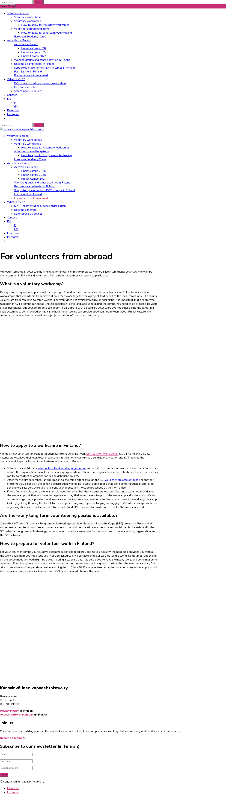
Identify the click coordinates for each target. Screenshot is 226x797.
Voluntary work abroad (28, 17)
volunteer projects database (122, 480)
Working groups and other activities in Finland (42, 60)
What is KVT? (16, 79)
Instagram (13, 114)
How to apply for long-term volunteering (46, 33)
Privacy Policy (9, 711)
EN (9, 99)
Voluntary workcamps (27, 21)
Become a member (25, 87)
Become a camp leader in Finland (34, 64)
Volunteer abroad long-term (31, 29)
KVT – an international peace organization (40, 83)
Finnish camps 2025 (33, 52)
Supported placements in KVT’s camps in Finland (44, 68)
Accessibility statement (16, 715)
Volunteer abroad (18, 13)
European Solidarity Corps (30, 37)
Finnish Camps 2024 (33, 56)
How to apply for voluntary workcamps (45, 25)
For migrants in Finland (28, 72)
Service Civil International (102, 454)
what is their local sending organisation (62, 468)
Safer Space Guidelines (28, 91)
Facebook (13, 110)
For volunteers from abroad (31, 75)
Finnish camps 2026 (33, 48)
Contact (12, 95)
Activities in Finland (19, 40)
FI (15, 103)
